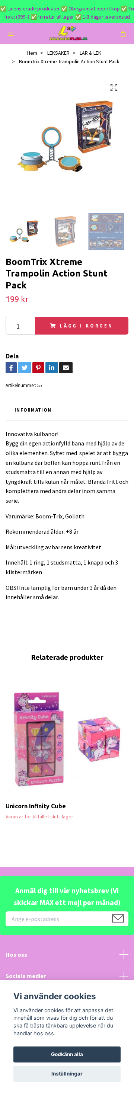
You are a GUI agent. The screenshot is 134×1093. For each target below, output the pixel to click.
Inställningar (67, 1074)
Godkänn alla (67, 1054)
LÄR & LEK (90, 52)
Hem (32, 52)
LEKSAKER (58, 52)
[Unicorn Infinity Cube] (67, 741)
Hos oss (16, 954)
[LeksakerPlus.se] (68, 33)
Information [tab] (33, 410)
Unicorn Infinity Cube (36, 806)
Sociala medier (26, 975)
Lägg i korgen (86, 326)
